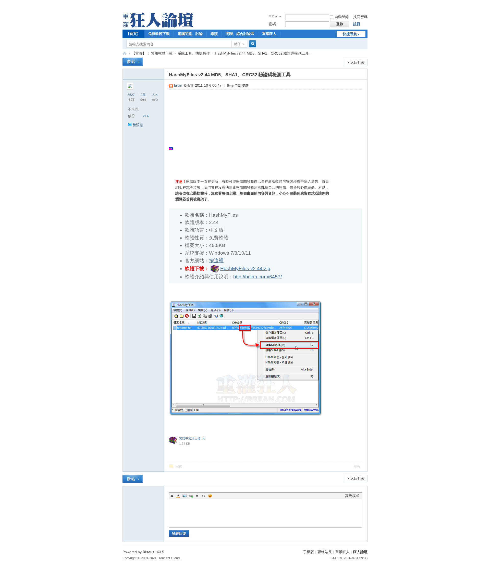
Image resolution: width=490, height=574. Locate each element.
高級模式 (352, 496)
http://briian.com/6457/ (257, 276)
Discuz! (149, 552)
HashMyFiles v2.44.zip (245, 268)
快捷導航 (350, 34)
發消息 (137, 125)
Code (203, 495)
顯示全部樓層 (238, 85)
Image (184, 495)
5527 (131, 95)
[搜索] (252, 44)
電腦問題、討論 (190, 34)
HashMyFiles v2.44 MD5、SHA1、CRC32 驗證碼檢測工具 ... (264, 53)
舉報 (357, 466)
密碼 (272, 24)
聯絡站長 (324, 552)
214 (155, 95)
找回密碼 (360, 17)
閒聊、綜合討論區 (240, 34)
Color (178, 495)
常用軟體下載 (162, 53)
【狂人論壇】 (124, 53)
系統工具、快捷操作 (194, 53)
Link (190, 495)
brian (178, 85)
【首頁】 (133, 34)
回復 (178, 466)
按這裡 (216, 260)
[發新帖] (132, 62)
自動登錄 (342, 17)
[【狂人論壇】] (157, 26)
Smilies (210, 495)
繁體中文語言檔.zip (192, 438)
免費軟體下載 (159, 34)
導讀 (214, 34)
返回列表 (357, 62)
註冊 (356, 24)
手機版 (308, 552)
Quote (197, 495)
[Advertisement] (263, 130)
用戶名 (273, 17)
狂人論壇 (360, 552)
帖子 (237, 44)
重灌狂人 (269, 34)
